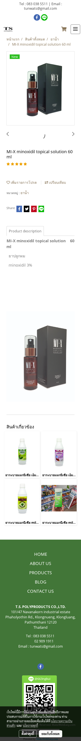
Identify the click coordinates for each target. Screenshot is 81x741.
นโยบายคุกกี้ (30, 725)
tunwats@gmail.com (46, 646)
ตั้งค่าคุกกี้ (28, 734)
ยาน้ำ (25, 192)
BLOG (40, 582)
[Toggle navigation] (75, 29)
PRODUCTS (40, 573)
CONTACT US (40, 591)
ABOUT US (40, 563)
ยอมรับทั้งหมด (50, 734)
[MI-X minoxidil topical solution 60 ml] (40, 88)
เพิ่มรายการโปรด (23, 182)
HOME (40, 554)
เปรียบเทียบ (57, 182)
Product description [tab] (25, 231)
